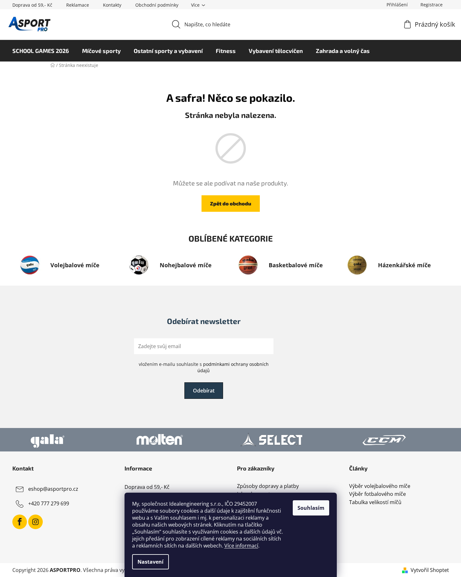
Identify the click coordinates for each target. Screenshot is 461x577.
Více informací (241, 545)
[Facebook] (19, 522)
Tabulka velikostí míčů (375, 502)
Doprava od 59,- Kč (32, 5)
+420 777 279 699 (48, 503)
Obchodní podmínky (156, 5)
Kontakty (112, 5)
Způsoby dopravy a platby (268, 486)
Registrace (431, 5)
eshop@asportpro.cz (53, 488)
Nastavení (150, 561)
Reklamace (77, 5)
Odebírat (203, 390)
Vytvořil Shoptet (430, 570)
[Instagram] (35, 522)
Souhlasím (311, 507)
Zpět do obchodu (230, 203)
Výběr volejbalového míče (379, 486)
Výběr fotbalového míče (377, 494)
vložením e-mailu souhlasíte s (204, 367)
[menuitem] (40, 51)
